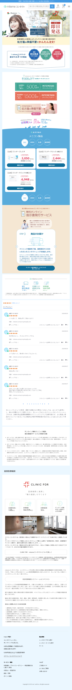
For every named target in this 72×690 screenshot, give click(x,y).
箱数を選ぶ (20, 165)
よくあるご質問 (43, 668)
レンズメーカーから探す (46, 643)
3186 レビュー (16, 303)
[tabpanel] (36, 357)
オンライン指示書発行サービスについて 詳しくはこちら (36, 268)
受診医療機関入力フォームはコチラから (36, 579)
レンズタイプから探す (45, 640)
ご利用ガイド (43, 665)
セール (41, 646)
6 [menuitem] (38, 404)
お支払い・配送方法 (10, 670)
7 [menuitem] (40, 404)
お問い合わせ (43, 671)
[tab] (7, 307)
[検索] (52, 6)
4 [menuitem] (33, 404)
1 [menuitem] (27, 404)
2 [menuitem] (29, 404)
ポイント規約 (8, 676)
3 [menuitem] (31, 404)
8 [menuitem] (42, 404)
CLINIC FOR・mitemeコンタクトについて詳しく (36, 552)
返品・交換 (7, 673)
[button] (55, 246)
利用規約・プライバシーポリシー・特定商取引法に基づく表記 (18, 666)
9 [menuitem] (44, 404)
